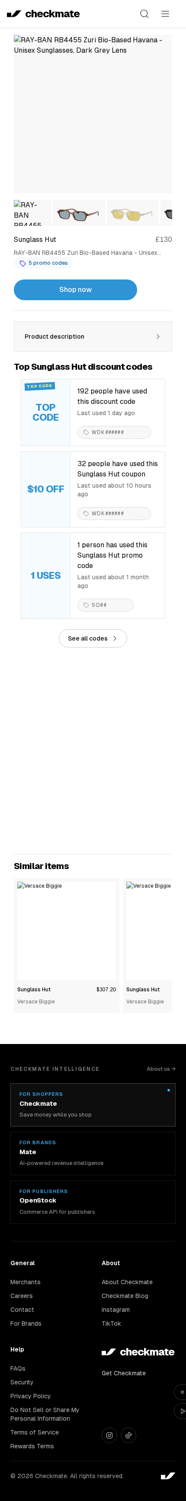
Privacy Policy (30, 1396)
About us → (161, 1069)
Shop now (75, 290)
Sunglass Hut (34, 990)
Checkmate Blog (125, 1295)
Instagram (116, 1309)
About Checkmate (127, 1282)
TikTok (111, 1323)
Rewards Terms (32, 1446)
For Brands (26, 1323)
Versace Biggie (36, 1002)
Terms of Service (34, 1432)
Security (22, 1382)
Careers (21, 1295)
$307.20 (106, 990)
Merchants (25, 1282)
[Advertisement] (93, 751)
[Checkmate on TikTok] (128, 1435)
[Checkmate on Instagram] (109, 1435)
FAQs (18, 1368)
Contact (22, 1309)
